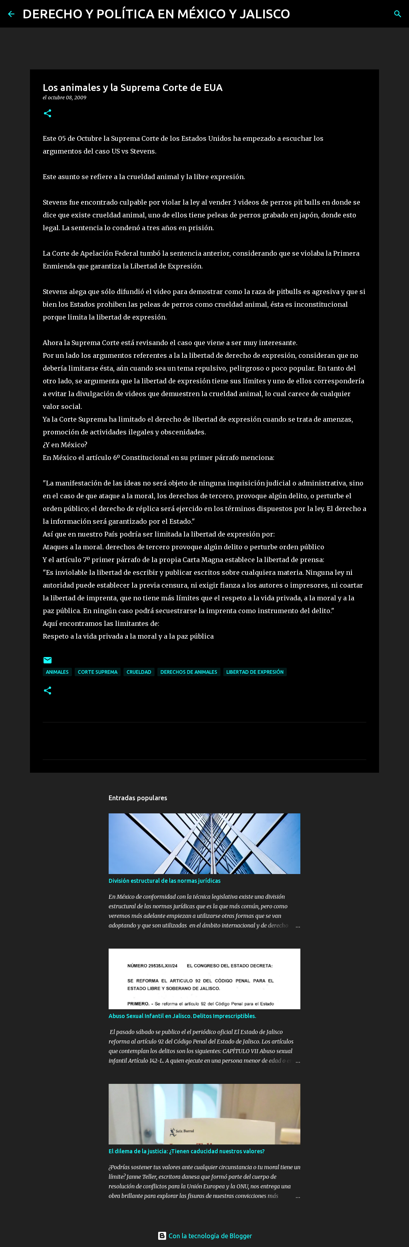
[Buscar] (301, 14)
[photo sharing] (365, 138)
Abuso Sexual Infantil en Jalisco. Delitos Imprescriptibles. (182, 1016)
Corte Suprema (97, 672)
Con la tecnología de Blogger (209, 1235)
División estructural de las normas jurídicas (164, 881)
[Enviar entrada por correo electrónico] (47, 663)
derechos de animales (189, 672)
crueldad (139, 672)
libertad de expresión (255, 672)
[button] (47, 114)
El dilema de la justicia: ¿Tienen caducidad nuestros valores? (187, 1151)
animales (57, 672)
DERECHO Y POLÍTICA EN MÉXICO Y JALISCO (156, 13)
